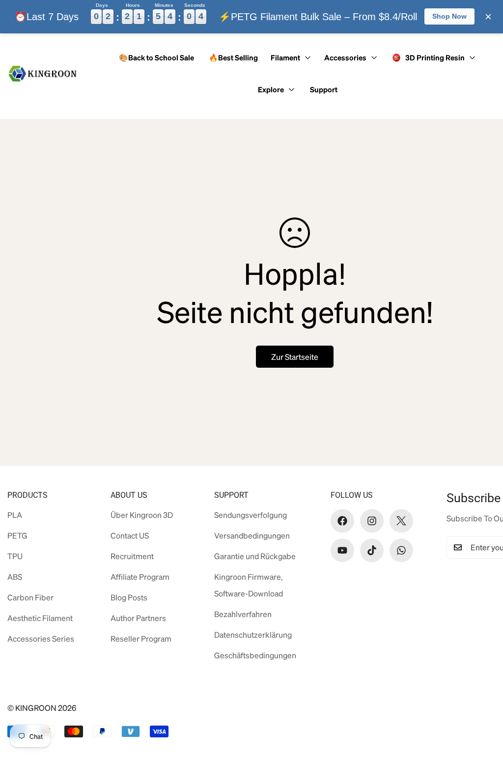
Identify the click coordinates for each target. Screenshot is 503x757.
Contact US (130, 535)
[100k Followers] (372, 521)
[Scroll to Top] (480, 703)
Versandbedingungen (252, 535)
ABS (14, 576)
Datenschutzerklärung (253, 634)
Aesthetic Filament (40, 618)
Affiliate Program (140, 576)
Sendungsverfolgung (250, 515)
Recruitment (132, 556)
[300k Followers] (342, 521)
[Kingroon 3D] (43, 73)
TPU (15, 556)
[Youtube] (342, 550)
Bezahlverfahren (243, 614)
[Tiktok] (372, 550)
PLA (14, 515)
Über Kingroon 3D (142, 515)
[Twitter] (401, 521)
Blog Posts (129, 597)
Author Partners (138, 618)
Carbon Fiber (30, 597)
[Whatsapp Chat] (401, 550)
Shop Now (449, 16)
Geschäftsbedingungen (255, 655)
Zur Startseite (294, 356)
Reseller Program (141, 638)
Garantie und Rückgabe (255, 556)
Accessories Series (40, 638)
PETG (17, 535)
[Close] (488, 16)
